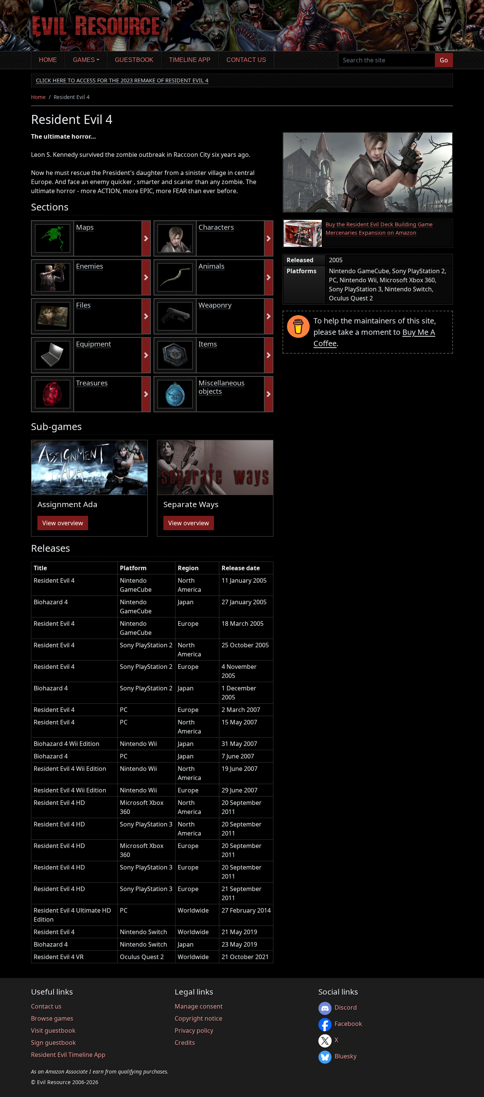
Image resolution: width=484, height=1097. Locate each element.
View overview (62, 523)
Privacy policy (194, 1030)
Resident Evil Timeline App (68, 1055)
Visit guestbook (53, 1030)
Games (84, 60)
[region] (152, 765)
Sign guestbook (53, 1042)
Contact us (246, 60)
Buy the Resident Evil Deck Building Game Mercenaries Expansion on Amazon (379, 228)
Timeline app (190, 60)
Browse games (52, 1018)
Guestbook (134, 60)
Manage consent (199, 1006)
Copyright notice (198, 1018)
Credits (185, 1042)
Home (48, 60)
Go (444, 60)
